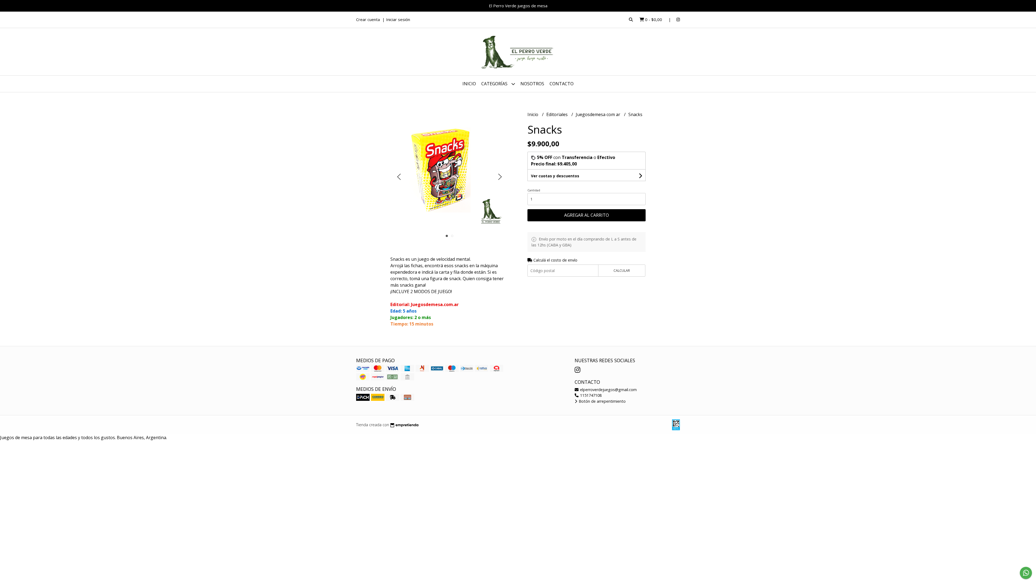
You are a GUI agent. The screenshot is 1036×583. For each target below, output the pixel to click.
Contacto (562, 84)
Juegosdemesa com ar (598, 114)
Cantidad (533, 190)
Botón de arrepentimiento (602, 401)
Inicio (469, 84)
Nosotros (532, 84)
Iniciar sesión (398, 19)
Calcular (622, 270)
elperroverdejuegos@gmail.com (608, 389)
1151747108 (590, 395)
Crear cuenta (368, 19)
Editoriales (557, 114)
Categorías (495, 84)
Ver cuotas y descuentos (555, 175)
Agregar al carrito (586, 215)
